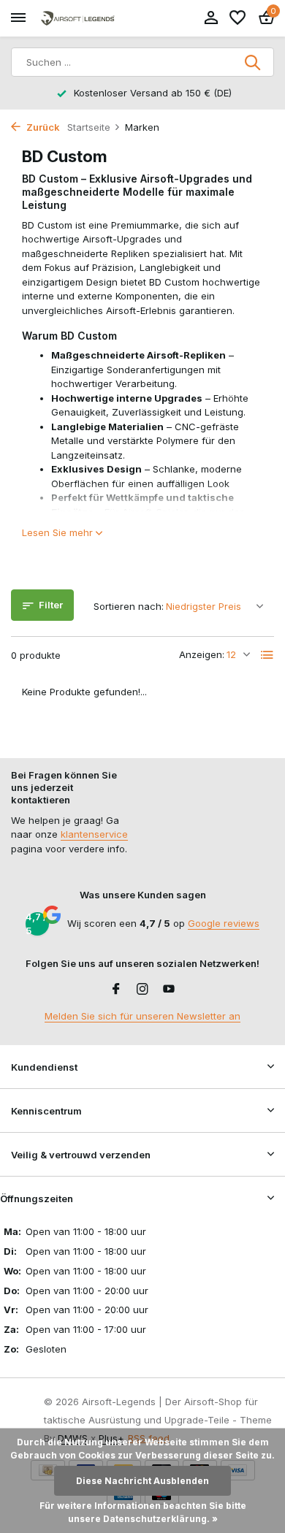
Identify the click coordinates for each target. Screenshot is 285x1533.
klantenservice (94, 834)
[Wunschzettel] (237, 18)
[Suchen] (253, 62)
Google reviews (223, 923)
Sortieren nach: (129, 606)
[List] (267, 655)
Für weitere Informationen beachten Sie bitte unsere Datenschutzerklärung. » (142, 1512)
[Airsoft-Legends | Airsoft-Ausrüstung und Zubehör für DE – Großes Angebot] (77, 18)
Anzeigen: (201, 654)
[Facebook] (116, 989)
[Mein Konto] (211, 18)
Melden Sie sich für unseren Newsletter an (142, 1016)
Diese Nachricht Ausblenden (142, 1480)
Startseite (88, 127)
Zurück (42, 127)
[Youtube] (169, 989)
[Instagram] (142, 989)
